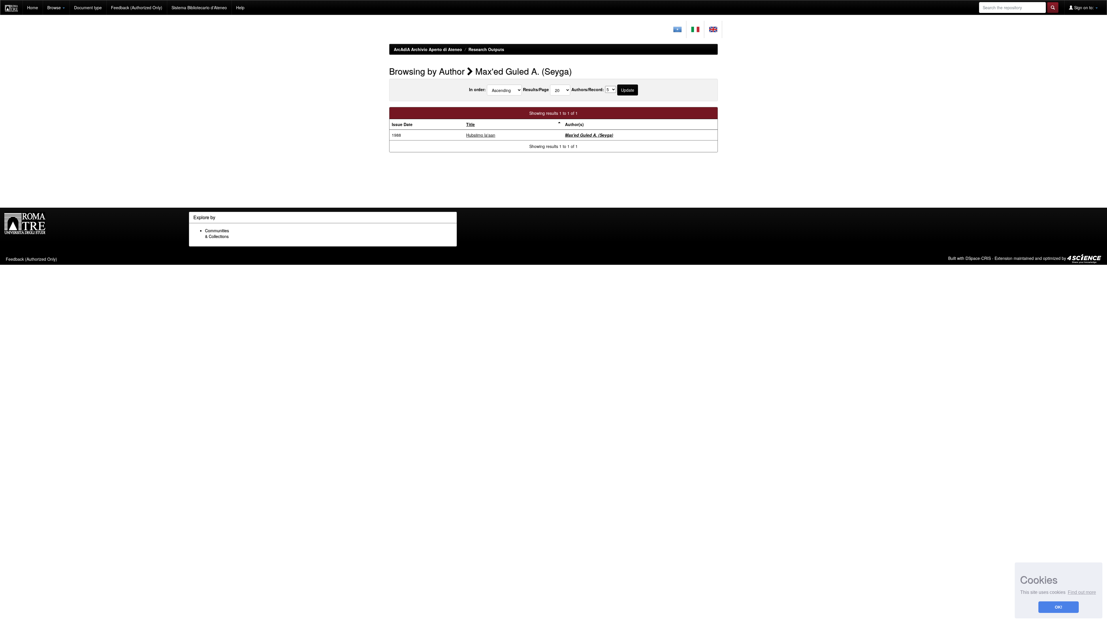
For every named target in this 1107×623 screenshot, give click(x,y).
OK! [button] (1058, 607)
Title (470, 124)
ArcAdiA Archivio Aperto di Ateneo (428, 49)
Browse (54, 7)
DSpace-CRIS (978, 258)
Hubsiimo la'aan (480, 135)
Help (240, 7)
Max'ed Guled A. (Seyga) (589, 135)
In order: (477, 89)
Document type (88, 7)
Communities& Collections (217, 233)
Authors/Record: (587, 89)
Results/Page (536, 89)
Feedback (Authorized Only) (136, 7)
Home (32, 7)
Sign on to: (1084, 7)
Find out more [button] (1082, 592)
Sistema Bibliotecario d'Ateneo (199, 7)
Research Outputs (486, 49)
